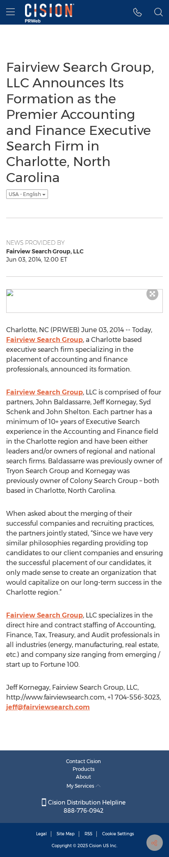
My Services (81, 786)
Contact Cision (83, 761)
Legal (41, 833)
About (83, 777)
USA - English (25, 194)
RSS (88, 833)
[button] (137, 12)
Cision (95, 845)
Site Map (66, 833)
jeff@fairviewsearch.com (48, 707)
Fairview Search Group (44, 340)
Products (84, 769)
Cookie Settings (118, 833)
